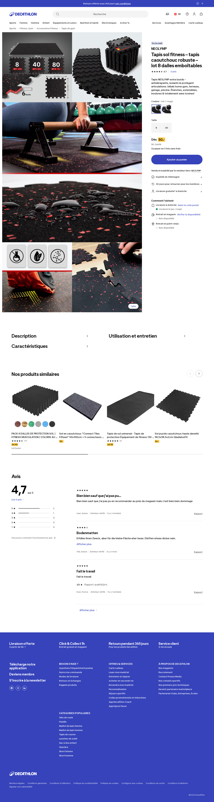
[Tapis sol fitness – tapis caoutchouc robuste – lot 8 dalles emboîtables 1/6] (107, 67)
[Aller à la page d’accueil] (23, 14)
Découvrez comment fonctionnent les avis (32, 538)
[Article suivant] (199, 373)
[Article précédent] (190, 373)
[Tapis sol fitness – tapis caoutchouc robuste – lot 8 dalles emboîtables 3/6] (72, 172)
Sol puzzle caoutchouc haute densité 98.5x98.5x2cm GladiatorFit (177, 435)
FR (179, 14)
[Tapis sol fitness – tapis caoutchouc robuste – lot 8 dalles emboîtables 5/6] (107, 277)
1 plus (133, 306)
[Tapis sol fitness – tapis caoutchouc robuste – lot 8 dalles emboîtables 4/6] (37, 277)
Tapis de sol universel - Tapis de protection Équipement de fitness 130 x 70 (130, 435)
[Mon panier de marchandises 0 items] (201, 14)
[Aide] (187, 14)
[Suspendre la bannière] (197, 3)
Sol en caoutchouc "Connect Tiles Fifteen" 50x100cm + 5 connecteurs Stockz (80, 435)
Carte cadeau (196, 23)
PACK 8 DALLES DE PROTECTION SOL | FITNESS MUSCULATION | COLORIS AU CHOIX (34, 435)
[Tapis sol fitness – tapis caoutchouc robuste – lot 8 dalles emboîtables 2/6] (37, 67)
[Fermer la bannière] (202, 3)
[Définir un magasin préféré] (167, 14)
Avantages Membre (175, 23)
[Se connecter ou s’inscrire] (194, 14)
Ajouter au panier (177, 159)
